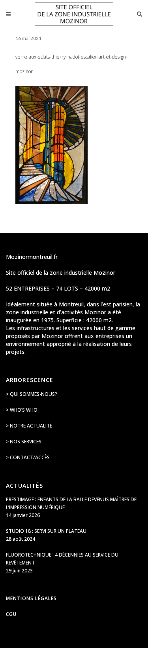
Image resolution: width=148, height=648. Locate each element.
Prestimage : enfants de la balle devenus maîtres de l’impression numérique (71, 503)
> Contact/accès (28, 457)
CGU (11, 614)
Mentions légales (31, 598)
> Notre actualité (29, 425)
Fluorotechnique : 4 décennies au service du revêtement (62, 558)
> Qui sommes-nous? (31, 394)
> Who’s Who (21, 410)
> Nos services (23, 441)
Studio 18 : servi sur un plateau (46, 531)
